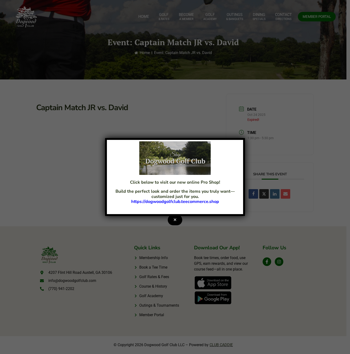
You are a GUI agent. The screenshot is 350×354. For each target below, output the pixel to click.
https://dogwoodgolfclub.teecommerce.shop (175, 201)
